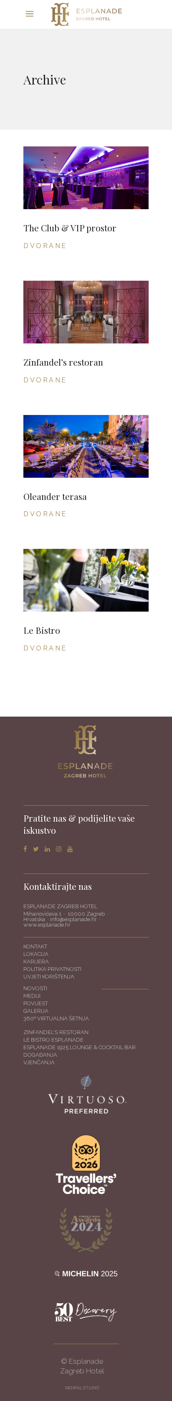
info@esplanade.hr (73, 919)
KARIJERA (36, 961)
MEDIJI (31, 996)
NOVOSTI (35, 988)
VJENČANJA (39, 1062)
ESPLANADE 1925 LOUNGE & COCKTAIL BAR (79, 1047)
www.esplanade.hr (47, 925)
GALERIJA (35, 1011)
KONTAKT (35, 946)
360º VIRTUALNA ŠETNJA (56, 1018)
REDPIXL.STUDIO (82, 1388)
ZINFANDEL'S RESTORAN (56, 1032)
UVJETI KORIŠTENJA (48, 976)
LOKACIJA (35, 954)
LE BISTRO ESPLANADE (53, 1040)
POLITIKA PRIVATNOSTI (52, 969)
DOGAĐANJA (40, 1055)
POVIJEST (35, 1003)
